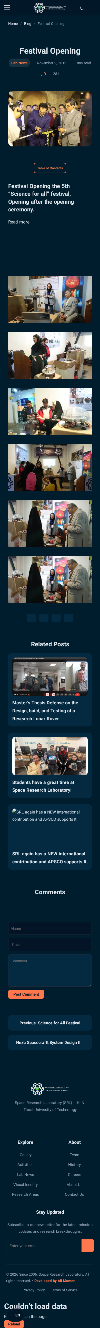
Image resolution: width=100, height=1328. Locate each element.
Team (74, 1155)
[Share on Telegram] (56, 618)
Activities (25, 1164)
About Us (75, 1184)
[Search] (94, 7)
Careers (74, 1174)
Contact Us (74, 1194)
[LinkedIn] (45, 1123)
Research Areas (25, 1194)
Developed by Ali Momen (54, 1280)
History (74, 1164)
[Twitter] (36, 1123)
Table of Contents (50, 168)
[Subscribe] (88, 1245)
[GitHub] (55, 1123)
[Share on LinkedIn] (43, 618)
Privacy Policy (34, 1290)
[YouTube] (64, 1123)
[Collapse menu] (7, 8)
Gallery (26, 1155)
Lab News (19, 62)
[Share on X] (31, 618)
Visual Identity (25, 1184)
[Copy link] (68, 618)
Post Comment (26, 994)
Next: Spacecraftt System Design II (49, 1042)
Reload (14, 1324)
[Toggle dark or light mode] (83, 8)
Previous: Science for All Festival (49, 1023)
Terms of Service (64, 1290)
